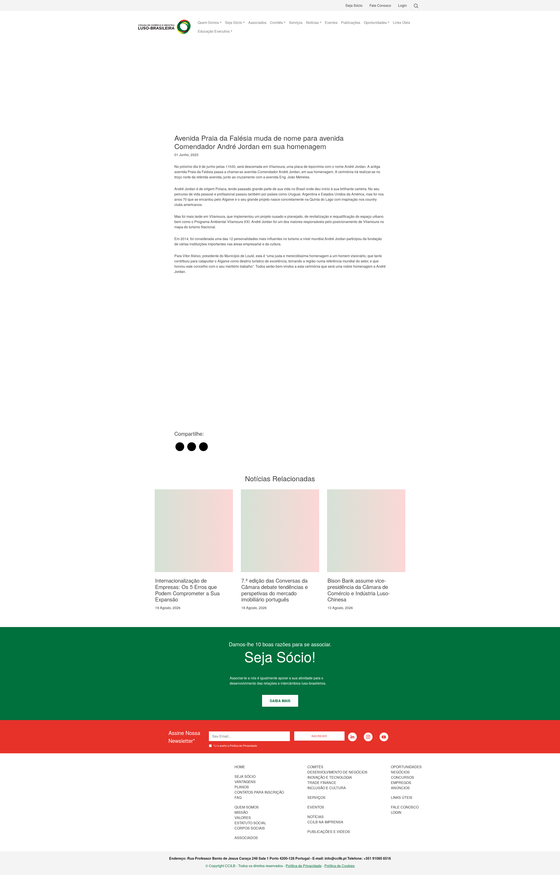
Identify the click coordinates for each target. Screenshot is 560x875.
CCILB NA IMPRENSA (325, 821)
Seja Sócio (353, 5)
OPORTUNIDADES (406, 766)
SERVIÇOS (316, 797)
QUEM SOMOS (246, 807)
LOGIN (396, 812)
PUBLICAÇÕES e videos (328, 831)
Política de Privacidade (304, 865)
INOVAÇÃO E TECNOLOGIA (329, 777)
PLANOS (241, 786)
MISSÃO (241, 812)
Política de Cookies (339, 865)
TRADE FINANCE (321, 782)
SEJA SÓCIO (245, 776)
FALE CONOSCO (405, 807)
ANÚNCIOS (400, 787)
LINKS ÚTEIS (401, 797)
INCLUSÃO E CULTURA (326, 787)
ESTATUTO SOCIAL (250, 822)
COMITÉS (315, 766)
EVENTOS (315, 807)
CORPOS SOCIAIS (249, 828)
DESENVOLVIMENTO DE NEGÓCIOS (337, 772)
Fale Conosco (380, 5)
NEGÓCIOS (400, 772)
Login (402, 5)
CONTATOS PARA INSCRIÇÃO (259, 792)
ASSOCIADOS (246, 837)
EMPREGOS (401, 782)
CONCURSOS (402, 777)
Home (239, 766)
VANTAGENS (245, 781)
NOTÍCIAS (315, 816)
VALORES (242, 817)
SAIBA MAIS (280, 700)
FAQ (238, 797)
